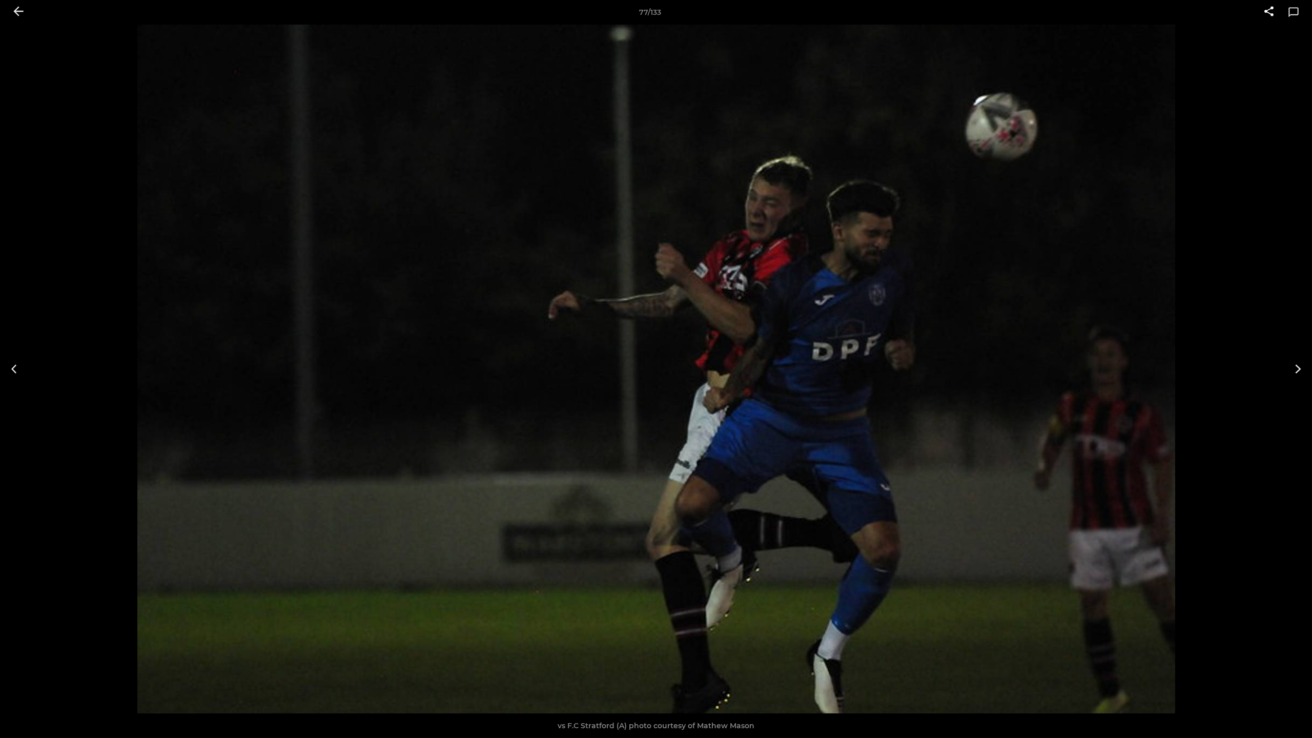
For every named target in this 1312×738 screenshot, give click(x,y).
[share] (1269, 12)
